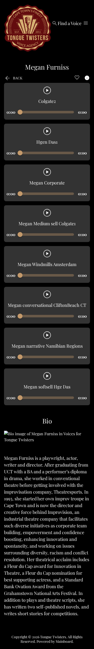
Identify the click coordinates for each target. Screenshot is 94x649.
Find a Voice (66, 23)
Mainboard (64, 641)
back (13, 78)
